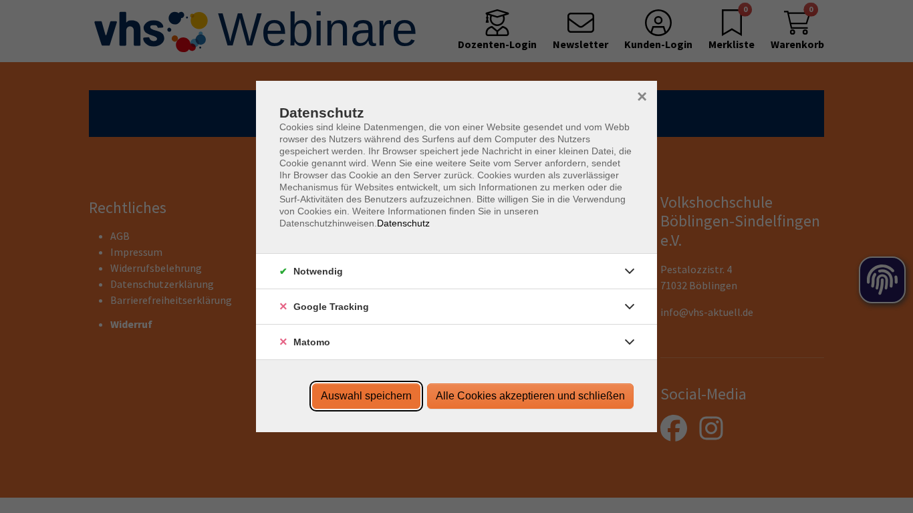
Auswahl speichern (366, 395)
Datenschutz (403, 223)
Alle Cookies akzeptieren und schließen (530, 395)
